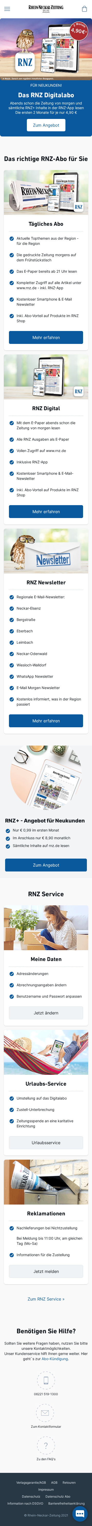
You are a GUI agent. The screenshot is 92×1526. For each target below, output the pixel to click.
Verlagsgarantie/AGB (31, 1482)
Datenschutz (31, 1496)
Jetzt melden (46, 1271)
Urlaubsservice (46, 1142)
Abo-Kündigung (55, 1359)
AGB (54, 1482)
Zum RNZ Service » (46, 1299)
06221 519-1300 (46, 1394)
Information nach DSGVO (25, 1503)
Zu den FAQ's (46, 1459)
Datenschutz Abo (57, 1496)
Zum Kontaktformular (46, 1426)
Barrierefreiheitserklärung (66, 1503)
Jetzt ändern (46, 1012)
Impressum (46, 1489)
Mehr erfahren (46, 337)
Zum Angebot (46, 865)
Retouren (69, 1482)
